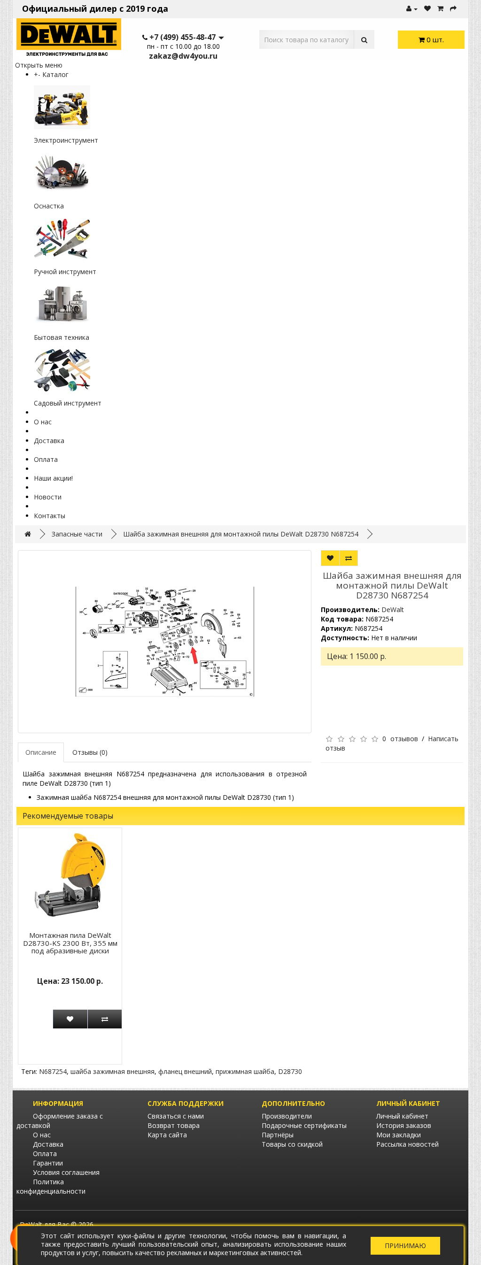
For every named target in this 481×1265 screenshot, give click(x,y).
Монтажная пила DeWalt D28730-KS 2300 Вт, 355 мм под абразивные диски (70, 942)
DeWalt (392, 609)
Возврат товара (173, 1125)
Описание (40, 752)
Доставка (49, 440)
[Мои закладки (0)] (427, 9)
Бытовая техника (61, 337)
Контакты (49, 515)
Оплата (46, 459)
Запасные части (77, 533)
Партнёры (278, 1134)
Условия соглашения (66, 1172)
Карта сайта (167, 1134)
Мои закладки (398, 1134)
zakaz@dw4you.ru (183, 56)
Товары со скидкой (292, 1144)
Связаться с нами (175, 1116)
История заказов (403, 1125)
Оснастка (49, 205)
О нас (43, 421)
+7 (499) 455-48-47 (182, 37)
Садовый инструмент (67, 403)
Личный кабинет (402, 1116)
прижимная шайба (245, 1071)
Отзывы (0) (90, 752)
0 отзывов (400, 738)
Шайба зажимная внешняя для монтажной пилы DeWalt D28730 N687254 (240, 533)
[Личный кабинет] (412, 9)
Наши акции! (53, 478)
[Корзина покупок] (440, 9)
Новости (48, 496)
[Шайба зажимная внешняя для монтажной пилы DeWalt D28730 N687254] (164, 641)
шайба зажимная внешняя (112, 1071)
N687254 (53, 1071)
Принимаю (405, 1245)
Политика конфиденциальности (50, 1186)
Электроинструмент (66, 140)
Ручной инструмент (65, 271)
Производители (287, 1116)
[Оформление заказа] (453, 9)
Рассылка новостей (407, 1144)
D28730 (290, 1071)
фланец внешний (185, 1071)
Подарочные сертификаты (304, 1125)
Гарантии (48, 1162)
